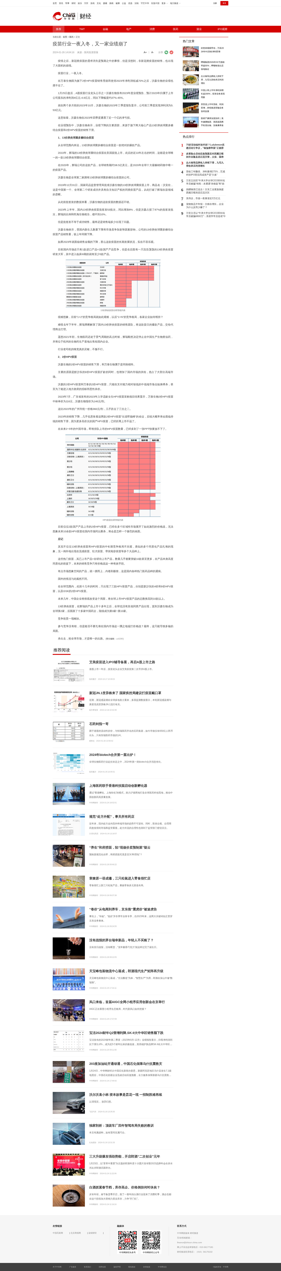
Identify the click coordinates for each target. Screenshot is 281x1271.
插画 (111, 3)
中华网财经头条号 (127, 1252)
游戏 (92, 3)
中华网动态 (162, 1267)
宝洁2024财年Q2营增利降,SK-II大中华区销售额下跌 (126, 1033)
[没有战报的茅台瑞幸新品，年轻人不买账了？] (69, 948)
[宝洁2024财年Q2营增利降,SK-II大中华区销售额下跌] (69, 1041)
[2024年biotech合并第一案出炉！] (69, 763)
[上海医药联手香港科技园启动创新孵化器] (69, 794)
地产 (128, 29)
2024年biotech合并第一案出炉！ (112, 755)
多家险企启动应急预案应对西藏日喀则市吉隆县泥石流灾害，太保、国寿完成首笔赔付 (205, 155)
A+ (145, 52)
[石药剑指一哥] (69, 732)
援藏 (105, 3)
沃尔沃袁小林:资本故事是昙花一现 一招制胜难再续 (125, 1094)
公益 (124, 3)
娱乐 (80, 3)
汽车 (86, 3)
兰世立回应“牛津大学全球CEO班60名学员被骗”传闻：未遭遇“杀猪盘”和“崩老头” (205, 182)
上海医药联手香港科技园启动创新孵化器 (118, 785)
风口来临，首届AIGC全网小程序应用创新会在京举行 (127, 1002)
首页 (55, 3)
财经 (74, 3)
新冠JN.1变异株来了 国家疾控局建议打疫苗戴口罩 (125, 693)
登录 (224, 3)
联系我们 (87, 1267)
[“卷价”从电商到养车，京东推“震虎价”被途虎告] (69, 917)
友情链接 (146, 1267)
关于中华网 (57, 1267)
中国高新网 (58, 1233)
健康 (118, 3)
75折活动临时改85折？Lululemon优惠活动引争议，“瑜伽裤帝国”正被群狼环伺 (205, 147)
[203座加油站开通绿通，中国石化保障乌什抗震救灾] (69, 1073)
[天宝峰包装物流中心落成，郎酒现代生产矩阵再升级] (69, 979)
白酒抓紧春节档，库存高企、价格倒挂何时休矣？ (124, 1187)
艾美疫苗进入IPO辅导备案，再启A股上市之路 (122, 662)
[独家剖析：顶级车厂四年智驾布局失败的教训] (69, 1135)
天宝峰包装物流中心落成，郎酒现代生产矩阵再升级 (126, 971)
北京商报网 (76, 1233)
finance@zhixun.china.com (189, 1242)
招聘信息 (102, 1267)
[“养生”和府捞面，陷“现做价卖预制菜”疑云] (69, 856)
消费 (152, 29)
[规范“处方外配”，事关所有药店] (69, 825)
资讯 (61, 3)
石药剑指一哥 (99, 724)
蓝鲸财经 (92, 1233)
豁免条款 (131, 1267)
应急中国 (155, 3)
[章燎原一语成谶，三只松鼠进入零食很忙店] (69, 886)
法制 (136, 3)
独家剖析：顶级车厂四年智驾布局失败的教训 (121, 1125)
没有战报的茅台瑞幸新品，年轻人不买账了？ (121, 940)
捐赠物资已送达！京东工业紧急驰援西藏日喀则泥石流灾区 (205, 191)
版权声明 (117, 1267)
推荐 (58, 29)
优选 (130, 3)
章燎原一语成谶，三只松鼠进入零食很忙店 (119, 878)
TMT (82, 29)
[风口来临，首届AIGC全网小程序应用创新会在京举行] (69, 1010)
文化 (99, 3)
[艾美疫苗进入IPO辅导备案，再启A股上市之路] (69, 676)
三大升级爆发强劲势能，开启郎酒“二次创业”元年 (124, 1156)
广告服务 (72, 1267)
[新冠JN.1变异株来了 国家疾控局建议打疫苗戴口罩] (69, 701)
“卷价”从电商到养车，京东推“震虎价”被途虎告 (123, 909)
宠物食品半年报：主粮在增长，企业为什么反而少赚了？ (205, 206)
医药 (175, 29)
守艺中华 (145, 3)
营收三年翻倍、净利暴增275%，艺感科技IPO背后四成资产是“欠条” (205, 173)
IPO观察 (222, 29)
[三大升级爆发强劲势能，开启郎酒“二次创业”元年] (69, 1164)
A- (152, 52)
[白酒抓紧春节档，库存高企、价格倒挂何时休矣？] (69, 1195)
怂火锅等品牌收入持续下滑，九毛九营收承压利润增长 (205, 164)
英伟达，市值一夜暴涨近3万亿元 (203, 198)
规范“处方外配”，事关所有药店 (111, 816)
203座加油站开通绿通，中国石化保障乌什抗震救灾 (125, 1064)
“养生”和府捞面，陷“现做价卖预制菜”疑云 (119, 847)
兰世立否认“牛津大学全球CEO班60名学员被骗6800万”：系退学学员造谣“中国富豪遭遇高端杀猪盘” (206, 215)
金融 (105, 29)
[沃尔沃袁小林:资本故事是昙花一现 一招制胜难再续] (69, 1104)
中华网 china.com (65, 16)
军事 (67, 3)
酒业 (199, 29)
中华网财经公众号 (151, 1252)
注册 (215, 3)
